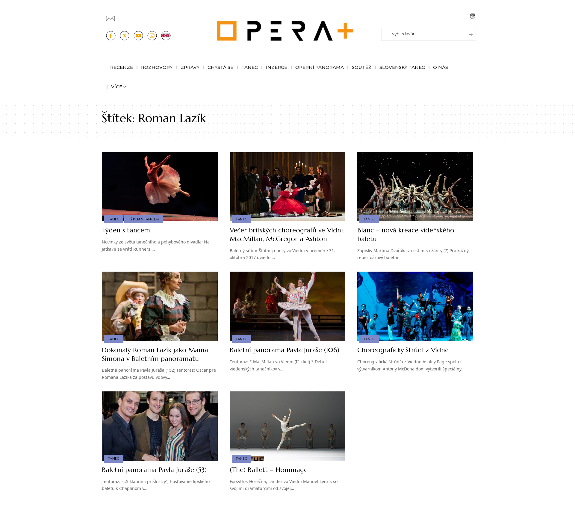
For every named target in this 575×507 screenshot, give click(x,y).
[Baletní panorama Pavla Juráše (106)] (288, 306)
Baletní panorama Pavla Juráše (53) (154, 470)
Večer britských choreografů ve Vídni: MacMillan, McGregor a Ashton (287, 234)
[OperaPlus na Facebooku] (111, 35)
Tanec (113, 219)
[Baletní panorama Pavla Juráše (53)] (160, 426)
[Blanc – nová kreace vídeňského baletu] (415, 187)
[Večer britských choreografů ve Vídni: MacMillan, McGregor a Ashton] (288, 187)
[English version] (166, 35)
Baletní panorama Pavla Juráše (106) (284, 350)
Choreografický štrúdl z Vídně (403, 350)
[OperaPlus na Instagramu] (152, 35)
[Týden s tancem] (160, 187)
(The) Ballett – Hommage (269, 470)
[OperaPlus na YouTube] (138, 35)
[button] (472, 15)
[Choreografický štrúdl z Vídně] (415, 306)
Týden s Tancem (143, 219)
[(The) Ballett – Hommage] (288, 426)
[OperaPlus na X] (124, 35)
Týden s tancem (126, 230)
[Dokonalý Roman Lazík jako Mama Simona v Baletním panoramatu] (160, 306)
